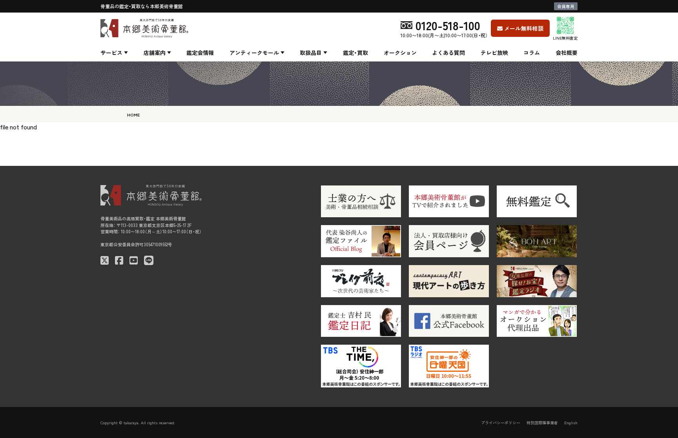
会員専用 (565, 6)
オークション (400, 52)
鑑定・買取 (355, 52)
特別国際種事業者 (542, 422)
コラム (531, 52)
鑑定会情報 (200, 52)
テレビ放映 (494, 52)
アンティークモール (254, 52)
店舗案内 (155, 52)
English (571, 422)
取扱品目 (311, 52)
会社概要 (567, 52)
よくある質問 (448, 52)
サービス (111, 52)
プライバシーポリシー (500, 422)
